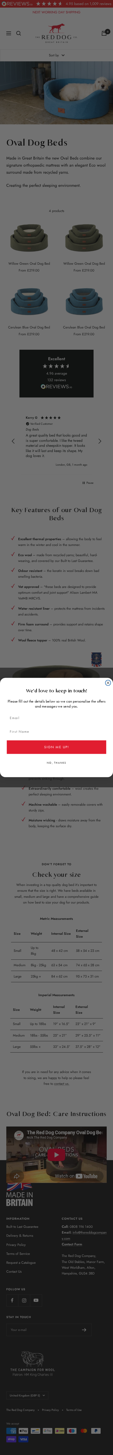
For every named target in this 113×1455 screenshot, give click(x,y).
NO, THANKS (56, 763)
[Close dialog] (108, 683)
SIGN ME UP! (56, 747)
